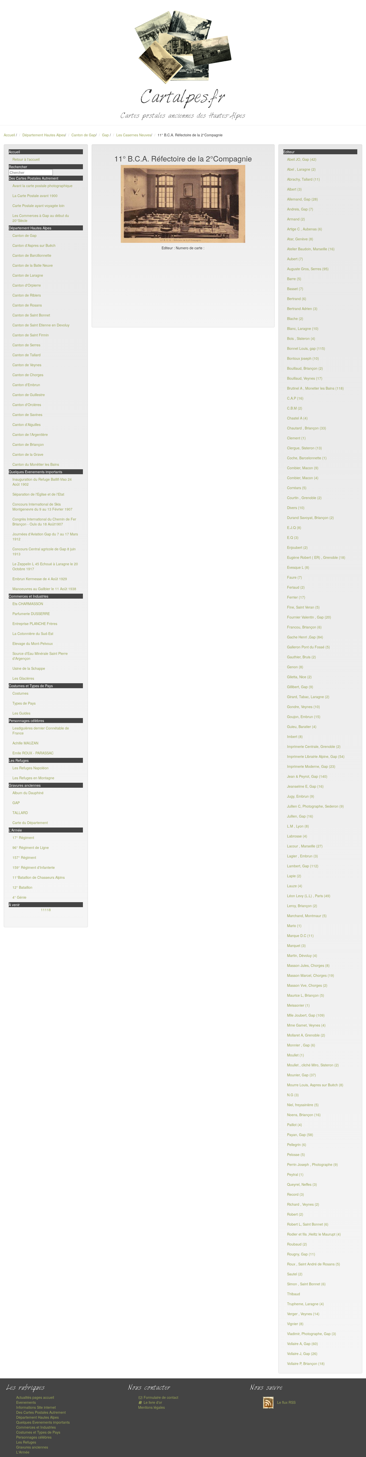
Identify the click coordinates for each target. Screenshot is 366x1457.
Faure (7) (294, 577)
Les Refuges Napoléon (30, 767)
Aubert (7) (295, 258)
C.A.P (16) (295, 398)
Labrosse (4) (297, 835)
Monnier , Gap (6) (301, 1044)
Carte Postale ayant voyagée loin (38, 205)
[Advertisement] (183, 287)
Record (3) (295, 1194)
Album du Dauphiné (28, 792)
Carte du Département (30, 822)
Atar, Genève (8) (300, 238)
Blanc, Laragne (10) (302, 328)
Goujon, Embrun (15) (303, 716)
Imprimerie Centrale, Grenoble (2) (314, 746)
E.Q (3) (293, 537)
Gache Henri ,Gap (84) (305, 636)
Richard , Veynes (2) (303, 1204)
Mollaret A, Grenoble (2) (306, 1035)
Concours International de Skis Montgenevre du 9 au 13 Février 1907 (42, 507)
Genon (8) (295, 666)
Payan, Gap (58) (300, 1134)
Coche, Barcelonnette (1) (307, 457)
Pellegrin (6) (296, 1144)
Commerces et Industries (36, 1427)
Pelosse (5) (296, 1154)
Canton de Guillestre (28, 394)
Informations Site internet (36, 1407)
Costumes (20, 693)
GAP (16, 802)
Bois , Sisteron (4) (301, 338)
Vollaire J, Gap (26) (302, 1353)
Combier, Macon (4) (302, 477)
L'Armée (22, 1452)
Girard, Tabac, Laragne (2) (308, 696)
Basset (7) (295, 288)
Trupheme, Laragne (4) (305, 1303)
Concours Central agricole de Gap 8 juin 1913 (44, 551)
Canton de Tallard (26, 354)
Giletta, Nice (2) (299, 676)
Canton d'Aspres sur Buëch (34, 245)
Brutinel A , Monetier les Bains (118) (315, 388)
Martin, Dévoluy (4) (302, 955)
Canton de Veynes (26, 364)
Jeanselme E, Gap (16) (305, 786)
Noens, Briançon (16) (304, 1114)
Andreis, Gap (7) (300, 209)
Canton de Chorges (27, 374)
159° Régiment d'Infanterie (33, 867)
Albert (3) (294, 189)
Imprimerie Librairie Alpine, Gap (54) (316, 756)
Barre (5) (294, 278)
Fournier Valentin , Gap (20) (309, 617)
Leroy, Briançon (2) (302, 905)
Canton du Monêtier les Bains (35, 464)
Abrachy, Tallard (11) (303, 179)
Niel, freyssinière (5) (303, 1104)
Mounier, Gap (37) (301, 1074)
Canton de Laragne (27, 275)
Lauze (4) (294, 885)
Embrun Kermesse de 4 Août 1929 (39, 578)
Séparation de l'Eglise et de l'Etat (38, 494)
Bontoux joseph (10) (303, 358)
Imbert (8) (295, 736)
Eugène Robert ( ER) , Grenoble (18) (316, 557)
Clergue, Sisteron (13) (304, 447)
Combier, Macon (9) (302, 467)
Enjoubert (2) (297, 547)
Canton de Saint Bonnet (31, 314)
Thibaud (293, 1293)
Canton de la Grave (27, 454)
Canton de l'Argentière (30, 434)
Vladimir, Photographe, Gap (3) (311, 1333)
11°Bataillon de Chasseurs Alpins (38, 877)
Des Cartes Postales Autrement (41, 1412)
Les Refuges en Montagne (33, 777)
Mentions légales (151, 1407)
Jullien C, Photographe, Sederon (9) (315, 806)
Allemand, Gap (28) (302, 199)
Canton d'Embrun (26, 384)
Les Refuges (26, 1442)
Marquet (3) (296, 945)
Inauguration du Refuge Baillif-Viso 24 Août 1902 (42, 482)
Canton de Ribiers (26, 295)
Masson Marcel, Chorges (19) (310, 975)
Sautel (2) (295, 1273)
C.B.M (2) (294, 408)
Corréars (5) (296, 487)
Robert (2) (295, 1214)
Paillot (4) (294, 1124)
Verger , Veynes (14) (303, 1313)
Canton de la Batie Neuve (32, 265)
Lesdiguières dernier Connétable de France (40, 730)
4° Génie (19, 897)
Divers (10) (296, 507)
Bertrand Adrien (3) (302, 308)
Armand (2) (296, 218)
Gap (106, 134)
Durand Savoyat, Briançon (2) (310, 517)
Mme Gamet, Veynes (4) (306, 1025)
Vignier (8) (295, 1323)
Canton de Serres (26, 344)
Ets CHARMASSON (27, 603)
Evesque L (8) (298, 567)
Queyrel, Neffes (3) (302, 1184)
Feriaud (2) (296, 587)
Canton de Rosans (27, 305)
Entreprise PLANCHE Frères (34, 623)
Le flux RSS (286, 1402)
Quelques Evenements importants (43, 1422)
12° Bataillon (22, 887)
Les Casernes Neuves (133, 134)
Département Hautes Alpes (43, 134)
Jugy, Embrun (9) (300, 796)
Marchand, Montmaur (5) (307, 915)
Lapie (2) (294, 875)
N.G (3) (293, 1094)
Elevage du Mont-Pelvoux (32, 643)
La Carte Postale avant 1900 (35, 195)
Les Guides (21, 713)
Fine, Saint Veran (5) (303, 607)
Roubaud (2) (297, 1244)
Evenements (26, 1402)
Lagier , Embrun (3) (302, 855)
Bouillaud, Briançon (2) (305, 368)
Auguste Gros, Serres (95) (308, 268)
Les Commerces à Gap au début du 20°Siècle (40, 218)
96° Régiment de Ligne (30, 847)
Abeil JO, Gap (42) (301, 159)
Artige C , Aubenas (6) (304, 228)
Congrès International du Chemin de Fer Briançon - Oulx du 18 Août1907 (44, 521)
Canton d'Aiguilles (26, 424)
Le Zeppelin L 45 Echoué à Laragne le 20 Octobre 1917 (45, 566)
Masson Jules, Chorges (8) (308, 965)
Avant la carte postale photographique (42, 185)
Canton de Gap (83, 134)
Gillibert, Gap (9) (300, 686)
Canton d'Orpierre (26, 285)
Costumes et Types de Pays (38, 1432)
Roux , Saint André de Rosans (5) (313, 1263)
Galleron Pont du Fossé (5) (308, 646)
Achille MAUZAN (25, 742)
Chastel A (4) (297, 418)
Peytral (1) (295, 1174)
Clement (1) (296, 437)
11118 (46, 909)
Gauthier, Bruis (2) (301, 656)
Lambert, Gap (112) (302, 865)
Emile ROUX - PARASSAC (33, 752)
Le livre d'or (152, 1402)
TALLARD (20, 812)
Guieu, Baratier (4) (301, 726)
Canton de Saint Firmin (30, 334)
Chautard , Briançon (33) (306, 427)
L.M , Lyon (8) (298, 826)
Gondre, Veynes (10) (303, 706)
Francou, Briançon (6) (304, 626)
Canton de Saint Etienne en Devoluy (40, 324)
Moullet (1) (295, 1054)
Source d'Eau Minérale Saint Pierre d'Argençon (40, 656)
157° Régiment (24, 857)
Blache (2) (295, 318)
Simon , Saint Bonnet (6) (306, 1283)
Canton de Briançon (28, 444)
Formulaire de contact (160, 1397)
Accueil (9, 134)
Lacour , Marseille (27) (305, 845)
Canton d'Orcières (26, 404)
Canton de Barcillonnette (31, 255)
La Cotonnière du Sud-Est (32, 633)
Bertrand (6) (296, 298)
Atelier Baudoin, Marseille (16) (311, 248)
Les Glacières (23, 678)
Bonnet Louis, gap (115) (306, 348)
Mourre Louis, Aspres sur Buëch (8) (315, 1084)
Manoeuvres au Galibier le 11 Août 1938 (44, 588)
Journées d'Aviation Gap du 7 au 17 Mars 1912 (45, 536)
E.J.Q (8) (294, 527)
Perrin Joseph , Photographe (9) (312, 1164)
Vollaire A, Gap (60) (302, 1343)
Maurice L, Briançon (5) (305, 995)
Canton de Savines (27, 414)
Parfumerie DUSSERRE (31, 613)
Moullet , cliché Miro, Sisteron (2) (313, 1064)
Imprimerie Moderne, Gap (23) (311, 766)
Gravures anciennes (32, 1447)
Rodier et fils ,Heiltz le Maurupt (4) (314, 1234)
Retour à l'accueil (26, 159)
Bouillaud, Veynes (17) (304, 378)
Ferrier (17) (296, 597)
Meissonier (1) (298, 1005)
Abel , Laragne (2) (301, 169)
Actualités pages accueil (35, 1397)
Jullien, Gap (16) (300, 816)
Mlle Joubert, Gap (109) (306, 1015)
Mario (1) (294, 925)
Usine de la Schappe (28, 668)
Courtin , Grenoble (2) (304, 497)
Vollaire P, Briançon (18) (306, 1363)
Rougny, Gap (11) (301, 1253)
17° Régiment (23, 837)
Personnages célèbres (34, 1437)
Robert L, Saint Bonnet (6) (307, 1224)
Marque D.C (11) (300, 935)
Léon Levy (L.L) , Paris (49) (308, 895)
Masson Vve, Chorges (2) (307, 985)
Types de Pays (24, 703)
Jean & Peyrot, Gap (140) (307, 776)
